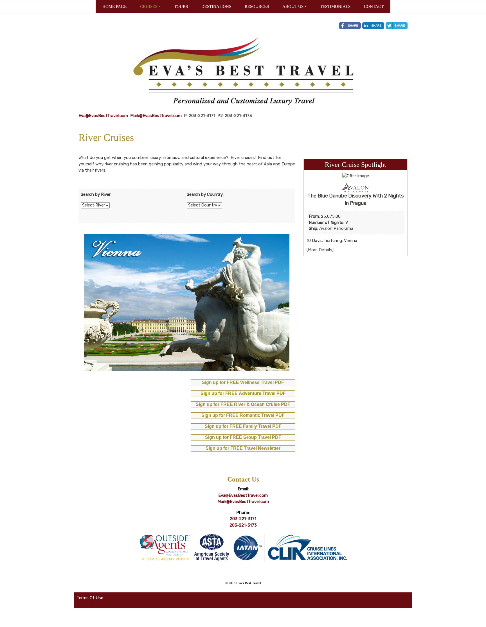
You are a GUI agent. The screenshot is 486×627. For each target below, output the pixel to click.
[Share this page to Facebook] (350, 25)
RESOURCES (257, 6)
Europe (288, 164)
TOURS (181, 6)
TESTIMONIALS (335, 6)
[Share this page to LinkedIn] (373, 25)
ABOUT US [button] (292, 6)
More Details (320, 249)
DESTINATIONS (216, 6)
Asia (268, 164)
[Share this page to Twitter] (397, 25)
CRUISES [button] (148, 6)
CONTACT (374, 6)
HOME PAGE (114, 6)
